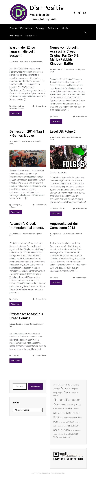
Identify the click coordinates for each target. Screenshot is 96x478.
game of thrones (67, 404)
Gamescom (58, 408)
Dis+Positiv (47, 7)
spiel (72, 430)
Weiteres (14, 35)
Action (76, 385)
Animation (56, 389)
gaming (69, 408)
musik (55, 422)
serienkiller (60, 426)
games (77, 404)
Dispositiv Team (37, 61)
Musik (65, 28)
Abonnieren (35, 386)
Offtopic (12, 207)
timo (65, 434)
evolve (33, 473)
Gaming (40, 28)
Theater (55, 434)
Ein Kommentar (81, 277)
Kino (68, 412)
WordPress (61, 473)
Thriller (60, 434)
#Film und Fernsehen (59, 385)
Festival (56, 396)
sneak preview (61, 430)
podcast (70, 421)
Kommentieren (41, 106)
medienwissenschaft (70, 418)
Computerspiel (58, 393)
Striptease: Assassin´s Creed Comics (26, 316)
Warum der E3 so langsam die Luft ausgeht (22, 51)
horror (76, 409)
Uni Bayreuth (73, 434)
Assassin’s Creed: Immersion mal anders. (26, 226)
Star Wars (77, 430)
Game (56, 404)
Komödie (75, 413)
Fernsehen (75, 393)
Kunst (61, 417)
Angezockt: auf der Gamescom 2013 (64, 226)
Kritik (56, 417)
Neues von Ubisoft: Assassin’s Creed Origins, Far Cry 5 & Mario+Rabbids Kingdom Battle (64, 55)
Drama (67, 392)
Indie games (61, 413)
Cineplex (74, 388)
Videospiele (67, 437)
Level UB (62, 208)
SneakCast (73, 425)
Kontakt (30, 35)
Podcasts (53, 28)
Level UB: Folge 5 (62, 131)
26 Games (69, 385)
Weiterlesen (15, 113)
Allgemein (16, 106)
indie (55, 413)
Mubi (80, 417)
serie (54, 426)
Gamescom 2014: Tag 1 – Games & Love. (26, 133)
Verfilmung (57, 437)
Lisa (19, 205)
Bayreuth (65, 388)
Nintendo (62, 422)
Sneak (65, 426)
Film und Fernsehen (21, 28)
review (77, 422)
